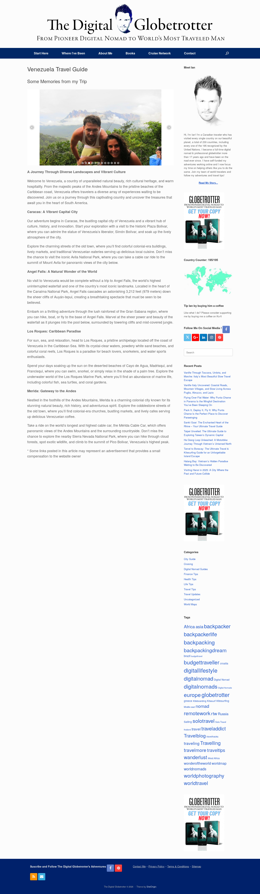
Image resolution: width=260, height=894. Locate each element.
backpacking (199, 642)
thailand (187, 729)
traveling (191, 743)
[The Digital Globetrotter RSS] (33, 876)
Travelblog (195, 735)
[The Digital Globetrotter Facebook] (226, 329)
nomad (202, 706)
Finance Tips (191, 574)
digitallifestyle (200, 670)
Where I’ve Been (73, 53)
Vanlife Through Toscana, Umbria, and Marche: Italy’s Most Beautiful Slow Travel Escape (207, 376)
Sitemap (196, 866)
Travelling (210, 742)
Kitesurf (211, 701)
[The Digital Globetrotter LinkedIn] (203, 337)
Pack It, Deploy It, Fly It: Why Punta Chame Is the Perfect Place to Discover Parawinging (206, 413)
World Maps (190, 604)
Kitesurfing (222, 701)
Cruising (188, 564)
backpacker (217, 626)
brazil (187, 656)
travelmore (195, 750)
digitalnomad (198, 678)
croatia (224, 663)
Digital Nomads (225, 687)
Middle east (189, 706)
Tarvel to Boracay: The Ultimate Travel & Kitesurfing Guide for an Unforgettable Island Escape (206, 452)
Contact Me (139, 866)
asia (199, 626)
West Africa (214, 758)
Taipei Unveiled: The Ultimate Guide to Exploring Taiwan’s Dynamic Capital (205, 433)
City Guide (189, 559)
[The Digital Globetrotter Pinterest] (219, 337)
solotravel (204, 720)
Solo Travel (220, 721)
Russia (223, 713)
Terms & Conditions (178, 866)
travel (196, 728)
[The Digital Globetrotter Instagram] (211, 337)
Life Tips (188, 584)
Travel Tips (190, 589)
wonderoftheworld (197, 763)
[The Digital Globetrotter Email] (41, 876)
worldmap (219, 763)
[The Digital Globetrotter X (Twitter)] (187, 337)
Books (130, 53)
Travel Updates (192, 594)
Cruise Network (159, 53)
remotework (197, 713)
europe (192, 694)
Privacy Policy (156, 866)
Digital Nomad (221, 679)
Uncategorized (192, 599)
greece (188, 701)
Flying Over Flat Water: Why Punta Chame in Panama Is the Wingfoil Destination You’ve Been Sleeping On (207, 401)
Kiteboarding (199, 700)
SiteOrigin (151, 886)
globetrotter (216, 694)
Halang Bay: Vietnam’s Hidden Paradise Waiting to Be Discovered (206, 463)
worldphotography (204, 775)
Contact (189, 53)
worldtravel (196, 782)
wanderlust (195, 757)
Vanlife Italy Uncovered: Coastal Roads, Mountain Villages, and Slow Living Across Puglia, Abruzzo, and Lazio (207, 388)
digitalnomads (200, 686)
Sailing (188, 722)
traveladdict (213, 728)
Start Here (41, 53)
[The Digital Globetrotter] (130, 22)
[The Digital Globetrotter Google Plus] (195, 337)
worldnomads (195, 769)
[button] (227, 53)
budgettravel (196, 656)
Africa (189, 626)
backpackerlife (200, 634)
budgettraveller (201, 662)
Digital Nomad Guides (196, 569)
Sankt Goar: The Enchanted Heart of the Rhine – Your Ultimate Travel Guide (206, 424)
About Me (105, 53)
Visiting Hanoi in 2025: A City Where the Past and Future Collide (206, 472)
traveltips (216, 750)
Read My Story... (208, 183)
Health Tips (190, 579)
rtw (214, 713)
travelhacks (212, 736)
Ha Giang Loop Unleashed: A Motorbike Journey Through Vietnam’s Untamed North (207, 441)
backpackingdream (205, 650)
